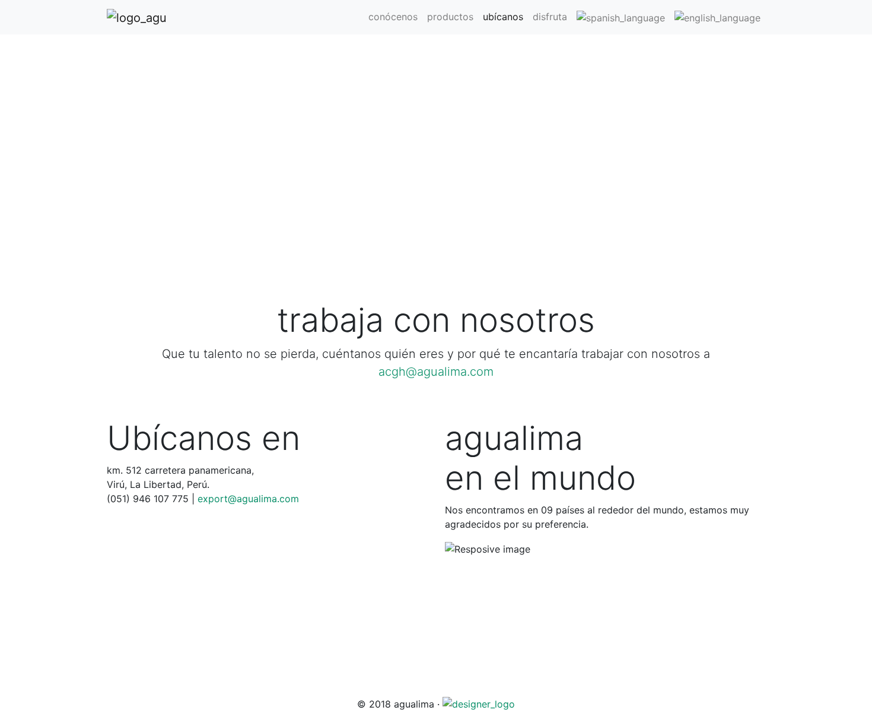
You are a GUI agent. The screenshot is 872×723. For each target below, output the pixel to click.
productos (450, 17)
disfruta (550, 17)
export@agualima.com (248, 499)
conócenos (393, 17)
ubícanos (503, 17)
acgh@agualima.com (436, 371)
